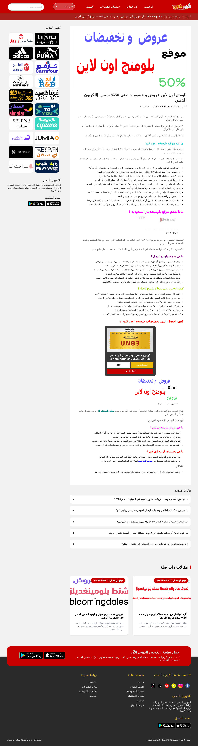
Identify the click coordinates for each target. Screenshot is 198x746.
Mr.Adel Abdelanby (162, 106)
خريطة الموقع (137, 705)
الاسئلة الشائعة (137, 686)
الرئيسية (148, 6)
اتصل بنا (140, 700)
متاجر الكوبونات (89, 686)
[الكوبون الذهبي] (181, 6)
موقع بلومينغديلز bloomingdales (163, 16)
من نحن (140, 682)
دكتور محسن (14, 740)
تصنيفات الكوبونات (110, 6)
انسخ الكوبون (142, 365)
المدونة (89, 6)
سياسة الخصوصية (135, 691)
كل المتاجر (132, 6)
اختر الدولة (64, 6)
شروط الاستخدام (136, 696)
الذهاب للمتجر (130, 371)
